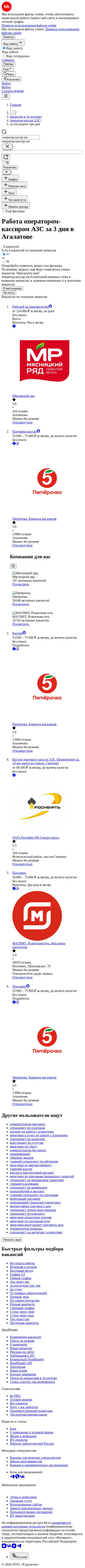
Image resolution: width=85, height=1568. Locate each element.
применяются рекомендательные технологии (36, 1524)
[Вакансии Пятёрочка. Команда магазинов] (46, 481)
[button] (6, 83)
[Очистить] (7, 146)
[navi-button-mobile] (6, 96)
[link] (9, 73)
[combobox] (21, 137)
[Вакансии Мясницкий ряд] (46, 361)
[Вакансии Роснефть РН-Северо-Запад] (46, 807)
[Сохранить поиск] (6, 157)
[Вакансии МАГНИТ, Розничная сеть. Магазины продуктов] (46, 916)
